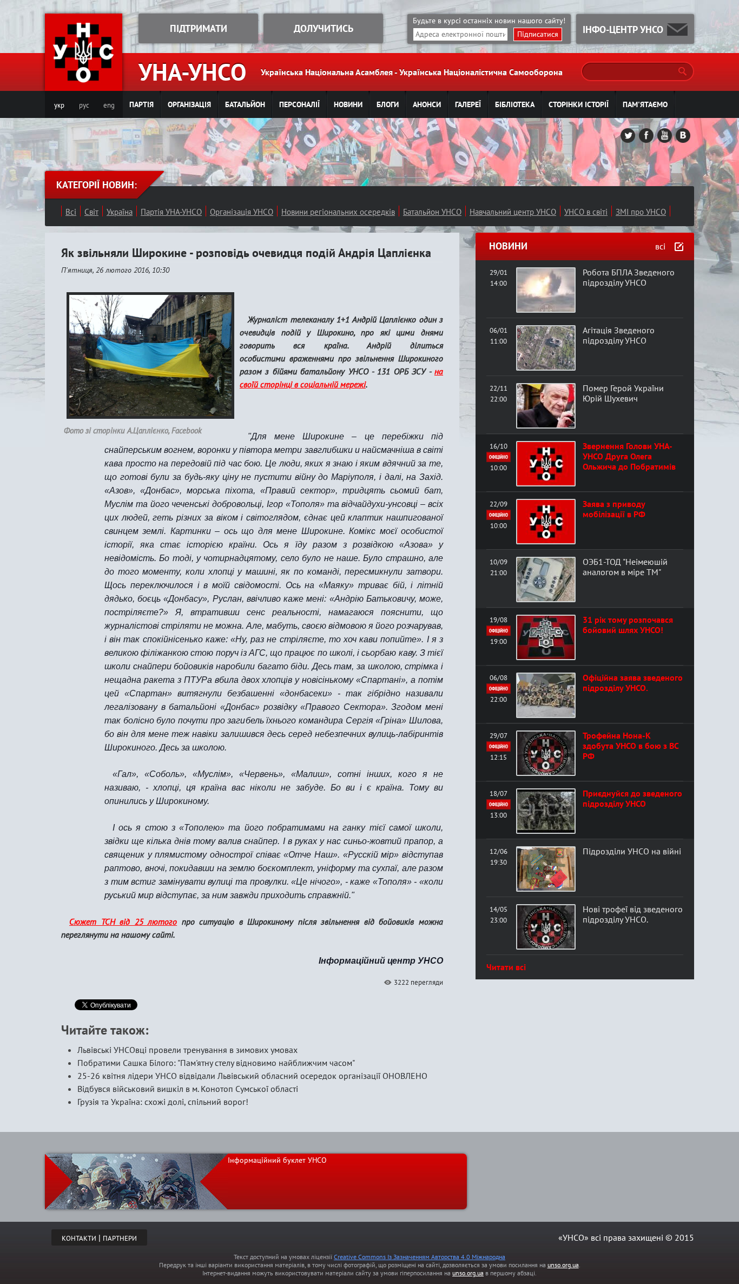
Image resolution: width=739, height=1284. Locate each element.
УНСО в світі (586, 212)
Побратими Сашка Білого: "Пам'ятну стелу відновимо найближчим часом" (216, 1062)
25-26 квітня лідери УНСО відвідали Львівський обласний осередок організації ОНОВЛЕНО (252, 1075)
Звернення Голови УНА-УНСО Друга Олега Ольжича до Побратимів (629, 456)
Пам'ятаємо (645, 104)
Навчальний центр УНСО (513, 212)
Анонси (427, 104)
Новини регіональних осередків (338, 212)
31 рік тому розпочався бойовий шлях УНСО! (628, 624)
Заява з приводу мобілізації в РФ (614, 508)
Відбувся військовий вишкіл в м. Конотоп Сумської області (187, 1088)
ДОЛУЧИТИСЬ (323, 28)
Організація (189, 104)
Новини (348, 104)
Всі (70, 212)
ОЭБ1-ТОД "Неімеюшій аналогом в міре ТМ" (625, 566)
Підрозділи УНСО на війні (632, 851)
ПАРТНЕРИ (120, 1238)
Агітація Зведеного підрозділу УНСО (619, 335)
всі (660, 246)
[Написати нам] (677, 29)
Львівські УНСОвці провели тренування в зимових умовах (187, 1049)
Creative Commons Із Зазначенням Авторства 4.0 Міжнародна (419, 1257)
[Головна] (83, 84)
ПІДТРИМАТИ (198, 28)
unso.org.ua (563, 1265)
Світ (91, 212)
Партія (141, 104)
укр (59, 105)
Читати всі (506, 967)
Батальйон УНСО (432, 212)
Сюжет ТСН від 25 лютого (123, 921)
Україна (120, 212)
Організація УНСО (241, 212)
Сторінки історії (579, 104)
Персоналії (299, 104)
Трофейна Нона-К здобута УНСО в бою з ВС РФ (630, 745)
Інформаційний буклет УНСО (277, 1160)
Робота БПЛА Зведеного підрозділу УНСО (629, 277)
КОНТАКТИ (79, 1238)
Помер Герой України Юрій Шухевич (623, 393)
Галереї (468, 104)
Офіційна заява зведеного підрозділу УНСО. (633, 682)
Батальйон (245, 104)
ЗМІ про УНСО (641, 212)
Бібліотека (515, 104)
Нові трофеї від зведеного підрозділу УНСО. (633, 914)
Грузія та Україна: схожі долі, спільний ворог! (162, 1101)
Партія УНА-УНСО (171, 212)
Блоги (388, 104)
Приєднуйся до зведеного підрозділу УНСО (632, 798)
